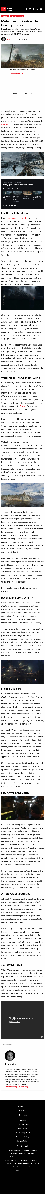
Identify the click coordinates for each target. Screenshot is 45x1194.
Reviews (20, 16)
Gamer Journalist (10, 1160)
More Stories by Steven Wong (16, 1087)
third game (5, 124)
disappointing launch (14, 73)
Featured (5, 16)
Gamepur (34, 1150)
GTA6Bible (28, 1167)
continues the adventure (18, 218)
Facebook (23, 1107)
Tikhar (23, 406)
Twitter (23, 1111)
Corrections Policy (22, 1124)
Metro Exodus (7, 1044)
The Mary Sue (11, 1163)
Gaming (13, 16)
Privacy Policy (22, 1141)
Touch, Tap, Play (23, 1163)
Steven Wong (12, 39)
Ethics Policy (22, 1128)
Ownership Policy (22, 1137)
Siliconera (31, 1153)
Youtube (23, 1115)
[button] (41, 9)
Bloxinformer (17, 1167)
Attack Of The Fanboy (18, 1153)
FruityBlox (35, 1163)
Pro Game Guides (14, 1150)
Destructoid (31, 1157)
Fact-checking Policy (22, 1133)
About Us (22, 1120)
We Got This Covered (17, 1157)
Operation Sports (35, 1160)
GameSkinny (22, 1160)
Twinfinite (25, 1150)
